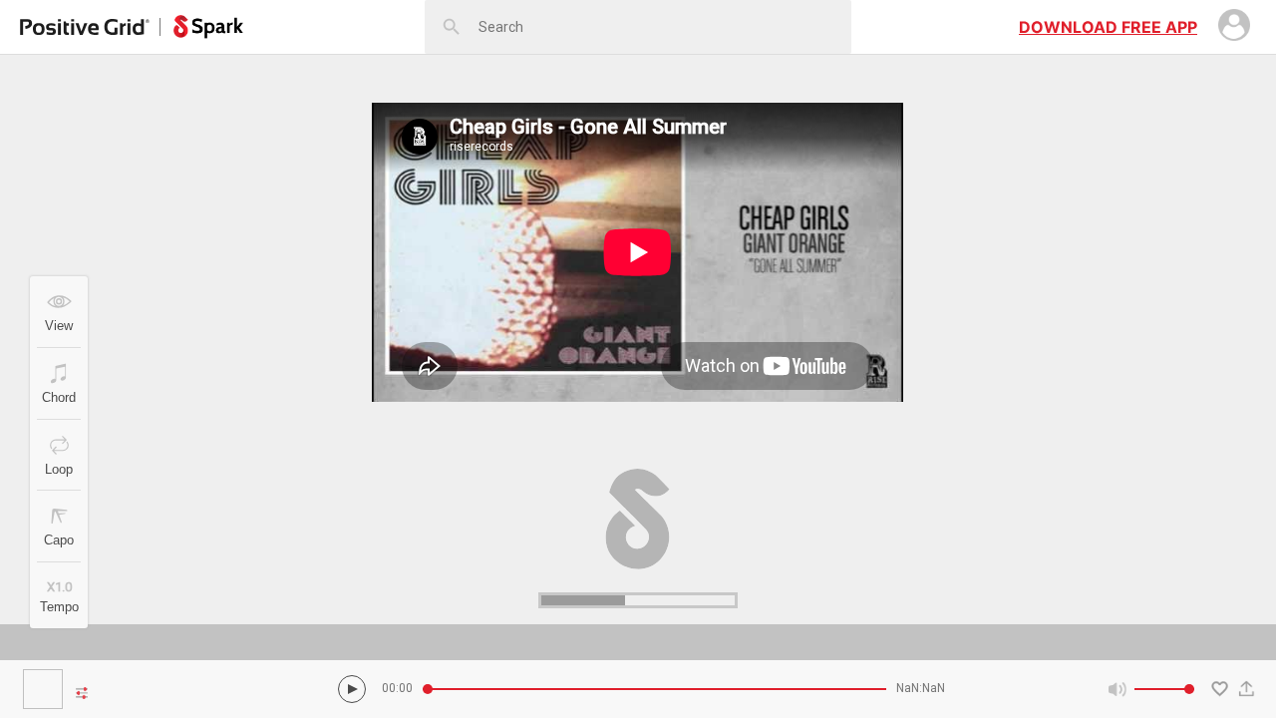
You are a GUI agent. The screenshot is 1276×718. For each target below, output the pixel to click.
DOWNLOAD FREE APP (1108, 27)
